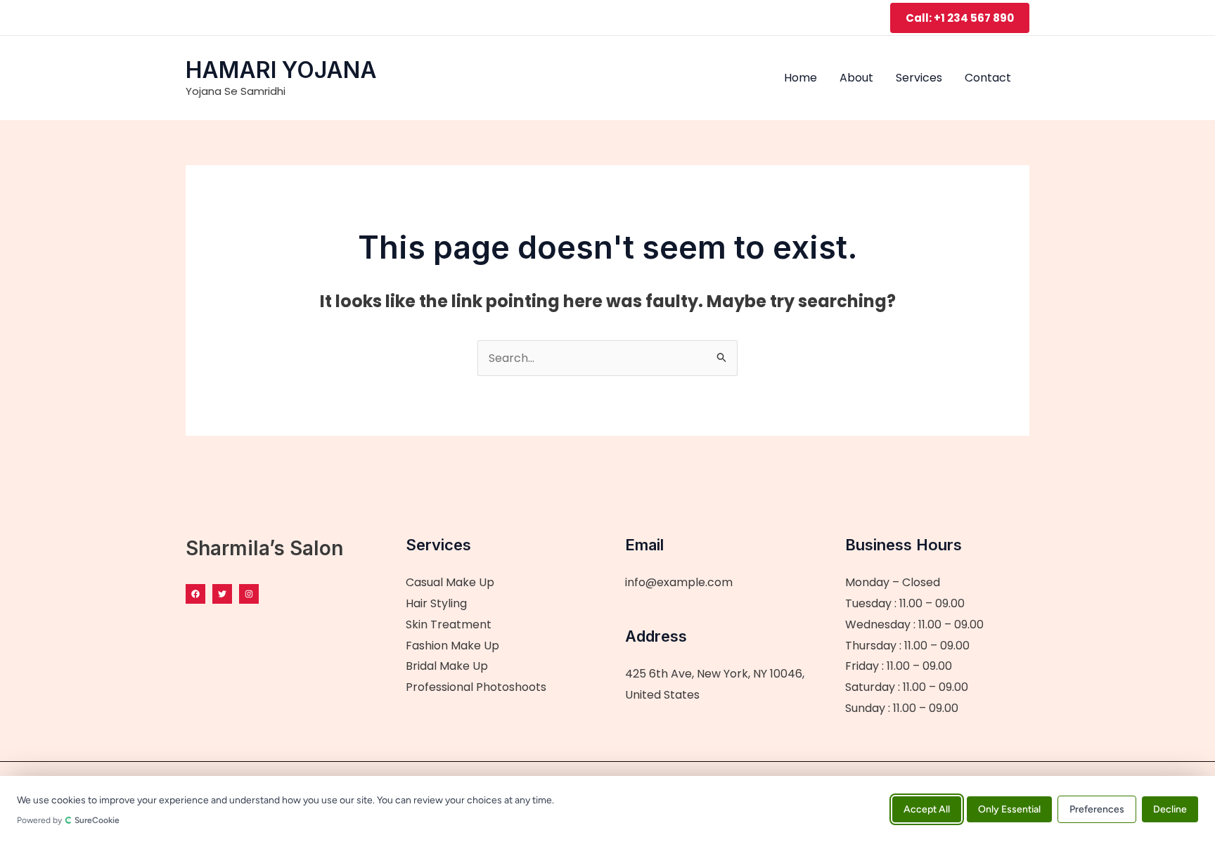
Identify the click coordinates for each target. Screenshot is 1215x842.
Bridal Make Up (447, 666)
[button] (959, 18)
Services (919, 78)
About (856, 78)
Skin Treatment (448, 624)
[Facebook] (195, 594)
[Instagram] (249, 594)
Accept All (927, 809)
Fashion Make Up (452, 645)
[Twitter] (222, 594)
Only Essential (1009, 809)
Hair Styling (436, 603)
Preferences (1096, 809)
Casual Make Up (450, 582)
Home (800, 78)
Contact (988, 78)
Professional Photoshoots (476, 687)
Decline (1170, 809)
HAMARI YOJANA (281, 70)
